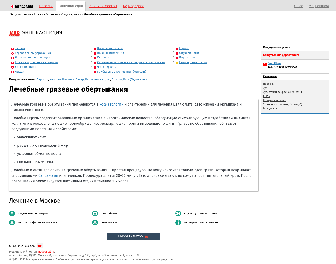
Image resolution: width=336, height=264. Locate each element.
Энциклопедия (71, 6)
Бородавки (187, 57)
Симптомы (270, 76)
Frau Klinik (274, 63)
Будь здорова (133, 6)
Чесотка (55, 79)
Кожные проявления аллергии (36, 62)
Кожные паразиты (110, 48)
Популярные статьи (193, 62)
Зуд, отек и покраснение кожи (282, 92)
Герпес (184, 48)
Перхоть (42, 79)
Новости (46, 6)
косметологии (111, 104)
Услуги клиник (71, 14)
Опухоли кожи (189, 53)
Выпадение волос (97, 79)
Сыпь (266, 96)
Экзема (20, 48)
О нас (298, 6)
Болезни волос (25, 67)
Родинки (68, 79)
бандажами (48, 175)
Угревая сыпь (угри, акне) (33, 53)
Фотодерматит (107, 67)
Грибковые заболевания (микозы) (121, 71)
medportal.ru (45, 252)
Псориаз (103, 57)
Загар (80, 79)
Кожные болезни (46, 14)
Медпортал (24, 6)
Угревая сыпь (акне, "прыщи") (282, 104)
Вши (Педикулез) (135, 79)
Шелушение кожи (274, 100)
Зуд (265, 88)
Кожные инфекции (110, 53)
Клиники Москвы (103, 6)
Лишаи (19, 71)
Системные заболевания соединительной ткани (131, 62)
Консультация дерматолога (281, 55)
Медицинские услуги (276, 47)
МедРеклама (319, 6)
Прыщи (117, 79)
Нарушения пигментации (33, 57)
